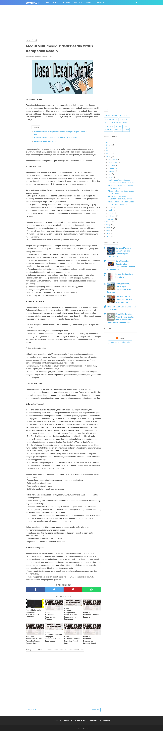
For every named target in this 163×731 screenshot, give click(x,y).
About (55, 721)
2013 (108, 236)
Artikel (77, 2)
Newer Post (31, 710)
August (111, 171)
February (112, 216)
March (111, 213)
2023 (108, 151)
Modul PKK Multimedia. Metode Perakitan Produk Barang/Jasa (34, 640)
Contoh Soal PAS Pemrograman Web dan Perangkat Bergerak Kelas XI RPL (60, 133)
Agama (107, 115)
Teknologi (127, 126)
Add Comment (47, 56)
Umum (126, 130)
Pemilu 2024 (109, 126)
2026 (108, 142)
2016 (108, 231)
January (111, 219)
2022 (108, 154)
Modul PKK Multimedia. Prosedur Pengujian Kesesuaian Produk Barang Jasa (53, 636)
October (112, 165)
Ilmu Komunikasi (111, 119)
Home (46, 2)
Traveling (100, 2)
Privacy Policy (79, 721)
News (125, 123)
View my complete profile (120, 342)
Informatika (124, 119)
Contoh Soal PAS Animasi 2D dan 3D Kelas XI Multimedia (55, 138)
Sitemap (106, 721)
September (113, 168)
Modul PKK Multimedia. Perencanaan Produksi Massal (89, 640)
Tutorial (66, 2)
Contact (66, 721)
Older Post (95, 710)
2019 (108, 225)
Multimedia (116, 123)
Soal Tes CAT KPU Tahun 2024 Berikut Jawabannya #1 (124, 299)
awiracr (32, 3)
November (113, 162)
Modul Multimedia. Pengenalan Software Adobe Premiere (33, 613)
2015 (108, 234)
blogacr (123, 115)
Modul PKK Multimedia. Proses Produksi (91, 615)
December (113, 159)
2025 (108, 145)
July (110, 174)
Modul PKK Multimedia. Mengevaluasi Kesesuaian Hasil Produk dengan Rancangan (71, 613)
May (110, 207)
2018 (108, 228)
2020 (108, 222)
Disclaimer (94, 721)
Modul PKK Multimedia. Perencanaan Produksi (50, 616)
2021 (108, 157)
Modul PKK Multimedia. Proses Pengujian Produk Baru (72, 640)
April (110, 210)
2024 (108, 148)
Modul (55, 2)
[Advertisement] (66, 15)
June (110, 177)
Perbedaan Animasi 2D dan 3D (45, 141)
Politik (89, 2)
